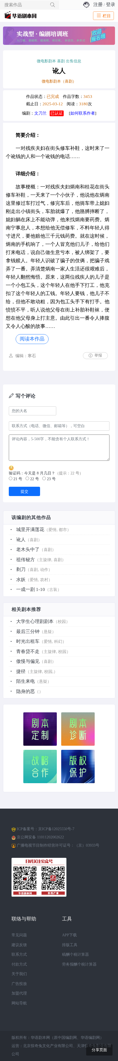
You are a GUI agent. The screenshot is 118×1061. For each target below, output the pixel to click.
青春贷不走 (28, 651)
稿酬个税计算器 (75, 954)
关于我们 (19, 974)
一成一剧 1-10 (30, 589)
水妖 (21, 579)
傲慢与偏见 (28, 661)
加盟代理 (19, 993)
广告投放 (19, 984)
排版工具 (69, 945)
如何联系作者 (82, 113)
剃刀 (21, 569)
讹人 (21, 539)
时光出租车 (28, 641)
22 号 (34, 479)
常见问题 (19, 935)
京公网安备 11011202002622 (40, 837)
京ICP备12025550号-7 (56, 829)
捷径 (21, 671)
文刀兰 (40, 113)
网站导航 (19, 1003)
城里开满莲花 (30, 529)
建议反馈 (19, 945)
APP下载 (69, 935)
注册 (98, 4)
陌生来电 (25, 681)
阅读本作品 (32, 339)
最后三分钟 (28, 631)
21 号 (17, 479)
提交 (24, 491)
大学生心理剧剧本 (35, 621)
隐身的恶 (25, 691)
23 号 (51, 479)
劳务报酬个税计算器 (79, 964)
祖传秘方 (25, 559)
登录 (110, 4)
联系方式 (19, 954)
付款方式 (19, 964)
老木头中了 (28, 549)
